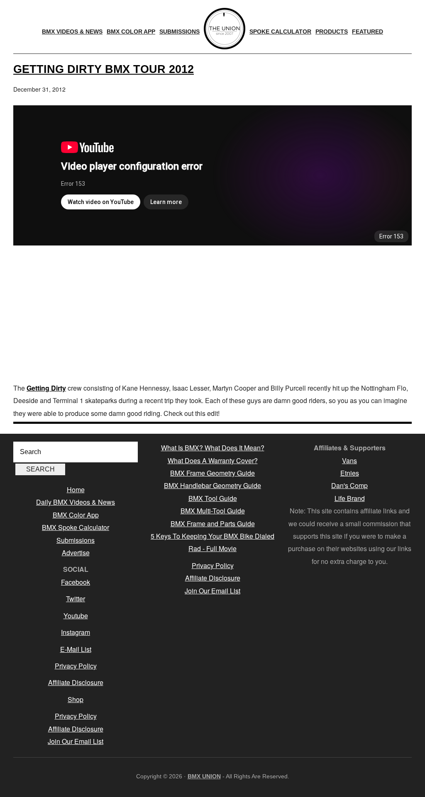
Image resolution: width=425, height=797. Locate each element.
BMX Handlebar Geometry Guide (212, 485)
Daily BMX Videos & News (75, 502)
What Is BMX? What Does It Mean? (212, 447)
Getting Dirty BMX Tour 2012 (103, 69)
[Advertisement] (212, 316)
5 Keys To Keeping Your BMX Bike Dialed (212, 536)
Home (76, 489)
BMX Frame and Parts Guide (213, 523)
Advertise (76, 552)
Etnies (349, 473)
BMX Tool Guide (212, 498)
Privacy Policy (76, 666)
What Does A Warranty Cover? (213, 460)
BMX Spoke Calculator (75, 527)
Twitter (75, 598)
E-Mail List (75, 649)
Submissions (75, 540)
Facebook (75, 582)
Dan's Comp (349, 485)
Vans (349, 460)
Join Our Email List (75, 741)
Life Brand (350, 498)
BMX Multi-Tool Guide (213, 510)
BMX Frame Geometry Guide (212, 473)
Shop (75, 699)
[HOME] (224, 28)
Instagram (75, 632)
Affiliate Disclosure (75, 682)
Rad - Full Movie (212, 548)
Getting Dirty (46, 388)
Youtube (76, 615)
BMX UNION (204, 776)
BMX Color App (76, 515)
